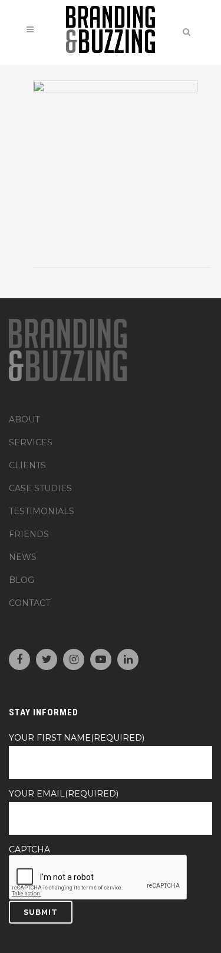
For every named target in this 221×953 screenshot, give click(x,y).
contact (29, 603)
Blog (21, 580)
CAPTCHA (29, 849)
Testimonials (41, 511)
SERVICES (30, 442)
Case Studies (40, 488)
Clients (27, 465)
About (24, 419)
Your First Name (76, 737)
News (23, 557)
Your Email (63, 793)
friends (29, 534)
